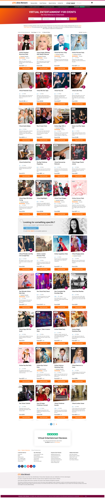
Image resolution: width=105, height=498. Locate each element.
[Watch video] (48, 49)
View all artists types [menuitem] (38, 461)
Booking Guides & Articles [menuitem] (74, 455)
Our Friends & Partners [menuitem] (74, 459)
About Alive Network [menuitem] (73, 454)
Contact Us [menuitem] (20, 454)
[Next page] (56, 424)
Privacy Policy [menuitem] (20, 461)
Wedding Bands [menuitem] (37, 455)
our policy (81, 496)
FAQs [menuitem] (19, 455)
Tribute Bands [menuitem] (36, 458)
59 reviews (57, 442)
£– (35, 32)
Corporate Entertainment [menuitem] (56, 455)
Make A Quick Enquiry (31, 228)
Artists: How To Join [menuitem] (73, 457)
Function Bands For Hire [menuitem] (38, 454)
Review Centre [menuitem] (21, 457)
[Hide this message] (86, 496)
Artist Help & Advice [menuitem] (73, 458)
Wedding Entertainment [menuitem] (55, 454)
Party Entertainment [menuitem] (55, 457)
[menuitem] (34, 3)
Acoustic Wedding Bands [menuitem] (38, 457)
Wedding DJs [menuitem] (36, 459)
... (23, 63)
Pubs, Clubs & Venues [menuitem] (55, 461)
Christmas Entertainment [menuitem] (56, 458)
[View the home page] (20, 3)
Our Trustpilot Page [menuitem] (21, 458)
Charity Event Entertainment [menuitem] (56, 459)
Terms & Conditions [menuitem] (21, 459)
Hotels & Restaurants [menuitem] (55, 462)
